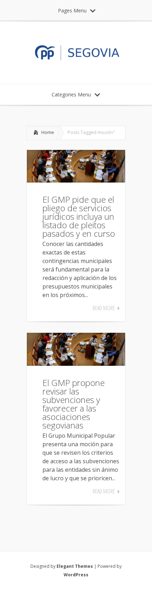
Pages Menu (72, 10)
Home (47, 132)
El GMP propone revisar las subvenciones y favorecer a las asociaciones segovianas (73, 404)
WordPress (76, 575)
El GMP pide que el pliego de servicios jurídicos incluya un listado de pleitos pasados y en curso (78, 216)
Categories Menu (71, 94)
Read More (104, 308)
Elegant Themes (75, 566)
